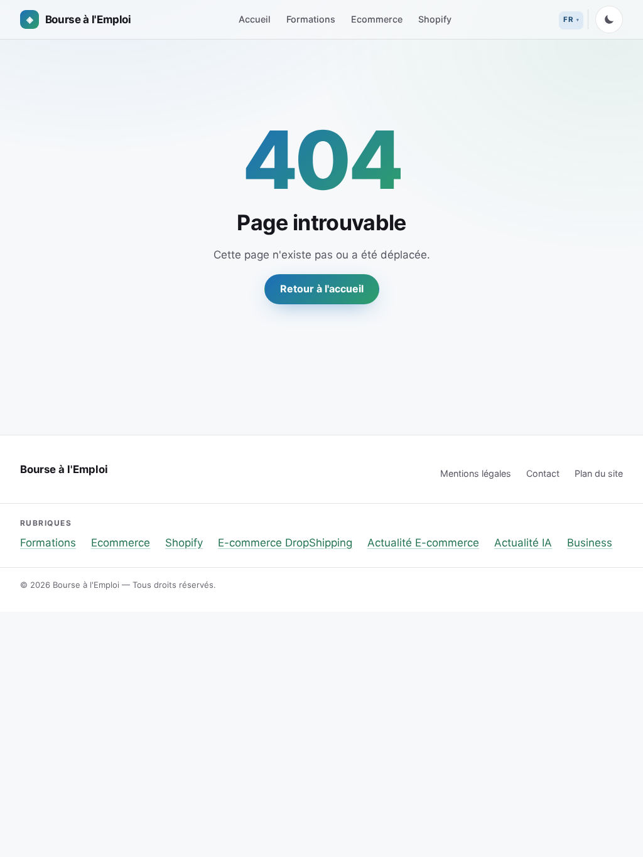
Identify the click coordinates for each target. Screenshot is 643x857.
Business (589, 542)
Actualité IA (523, 542)
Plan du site (599, 473)
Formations (310, 19)
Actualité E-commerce (423, 542)
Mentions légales (475, 473)
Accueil (255, 19)
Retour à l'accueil (322, 288)
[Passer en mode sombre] (609, 19)
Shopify (434, 19)
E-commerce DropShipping (285, 542)
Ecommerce (377, 19)
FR (568, 19)
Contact (542, 473)
